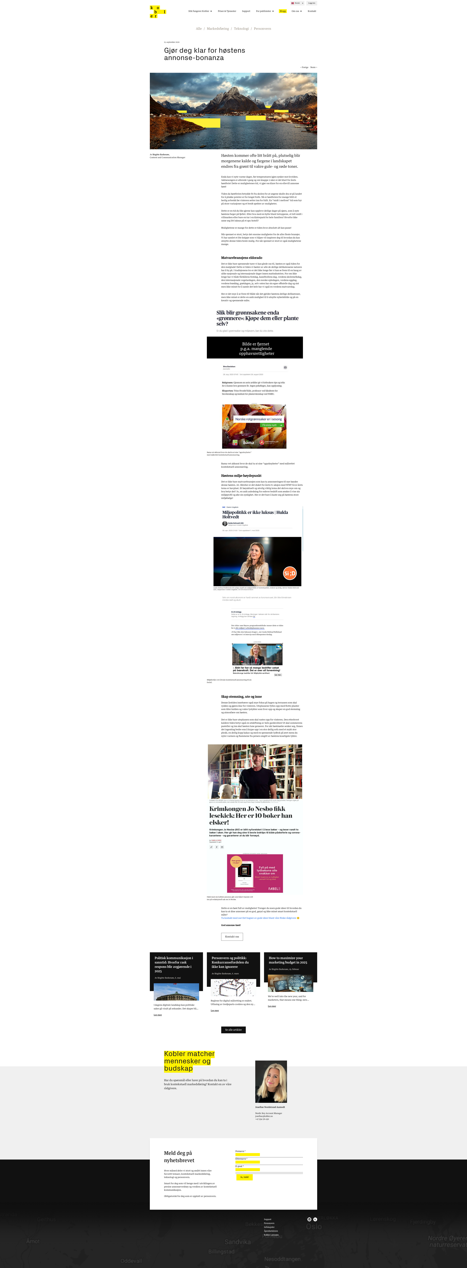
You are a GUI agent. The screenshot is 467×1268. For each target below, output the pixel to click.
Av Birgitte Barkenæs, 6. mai (168, 978)
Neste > (313, 67)
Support (267, 1219)
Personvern (262, 28)
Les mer (158, 1015)
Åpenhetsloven (271, 1231)
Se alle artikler (233, 1030)
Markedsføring (218, 28)
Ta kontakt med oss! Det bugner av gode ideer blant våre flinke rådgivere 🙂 (260, 918)
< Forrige (304, 67)
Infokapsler (269, 1227)
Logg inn (311, 3)
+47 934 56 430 (262, 1119)
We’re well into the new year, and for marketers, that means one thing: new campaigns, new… (287, 998)
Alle (199, 28)
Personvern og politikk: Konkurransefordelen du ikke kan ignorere (230, 963)
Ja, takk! (244, 1177)
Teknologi (241, 28)
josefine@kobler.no (264, 1116)
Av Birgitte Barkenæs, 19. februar (284, 969)
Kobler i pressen (271, 1235)
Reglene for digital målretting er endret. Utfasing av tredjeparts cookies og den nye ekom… (232, 1003)
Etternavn (241, 1159)
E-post (239, 1166)
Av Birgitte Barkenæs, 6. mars (225, 974)
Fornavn (240, 1151)
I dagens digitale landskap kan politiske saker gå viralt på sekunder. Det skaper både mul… (176, 1007)
